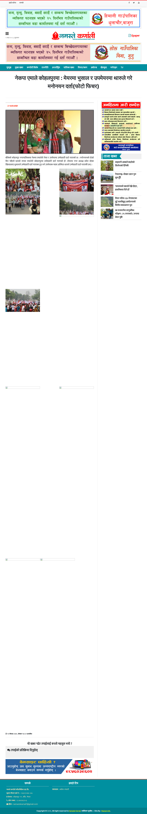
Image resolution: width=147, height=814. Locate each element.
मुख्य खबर (19, 67)
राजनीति (45, 67)
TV (122, 67)
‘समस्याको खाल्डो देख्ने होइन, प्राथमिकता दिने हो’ (126, 188)
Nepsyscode (105, 811)
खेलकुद (104, 67)
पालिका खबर (69, 67)
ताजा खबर (110, 156)
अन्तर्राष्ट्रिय (56, 67)
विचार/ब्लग (82, 67)
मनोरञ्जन (113, 67)
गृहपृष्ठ (8, 67)
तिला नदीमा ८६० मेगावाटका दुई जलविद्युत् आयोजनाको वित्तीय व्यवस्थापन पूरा (126, 201)
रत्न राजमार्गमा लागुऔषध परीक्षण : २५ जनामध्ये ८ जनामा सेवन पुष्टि (127, 213)
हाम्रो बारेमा (12, 2)
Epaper (135, 35)
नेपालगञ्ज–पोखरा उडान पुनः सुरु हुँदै (125, 176)
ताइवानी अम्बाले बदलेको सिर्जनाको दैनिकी (125, 164)
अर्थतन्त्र (94, 67)
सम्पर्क (21, 2)
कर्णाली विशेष (32, 67)
